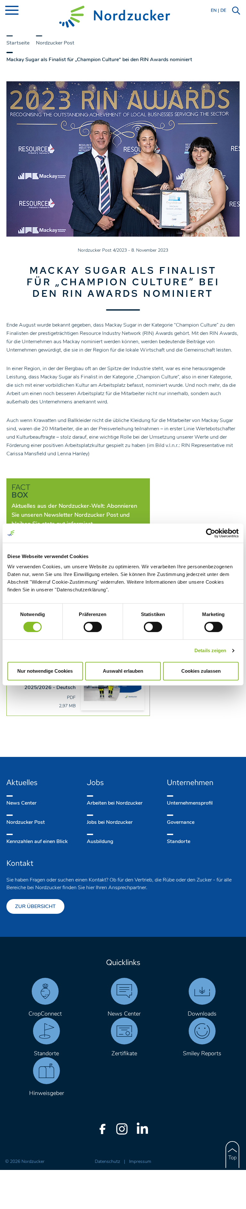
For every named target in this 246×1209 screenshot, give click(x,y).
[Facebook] (102, 1129)
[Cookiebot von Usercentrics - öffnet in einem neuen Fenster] (211, 533)
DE (223, 10)
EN (214, 10)
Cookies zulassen (201, 671)
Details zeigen (210, 650)
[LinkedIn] (142, 1129)
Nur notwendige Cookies (45, 671)
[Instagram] (121, 1129)
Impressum (140, 1161)
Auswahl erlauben (123, 671)
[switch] (93, 627)
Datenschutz (108, 1161)
